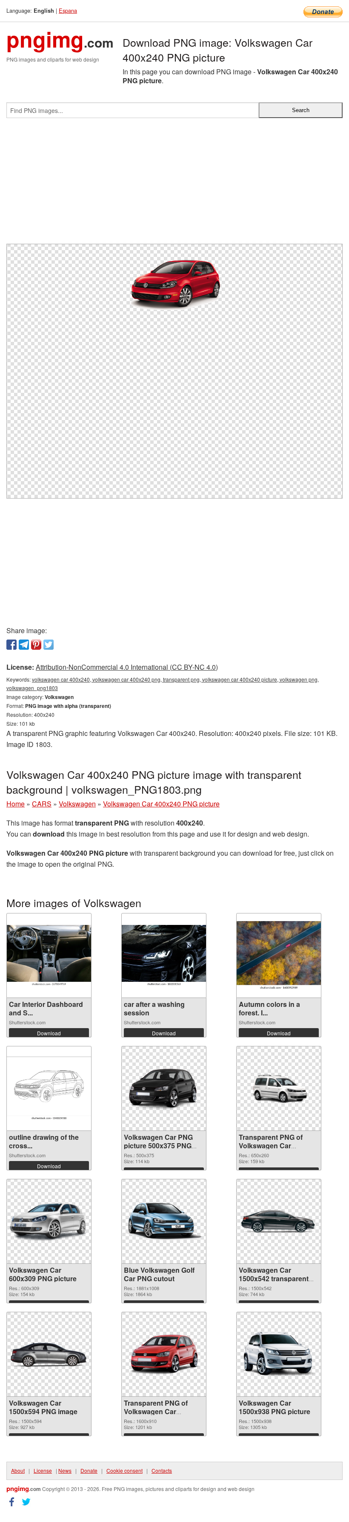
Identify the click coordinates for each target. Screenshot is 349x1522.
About (18, 1470)
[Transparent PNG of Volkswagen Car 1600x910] (164, 1354)
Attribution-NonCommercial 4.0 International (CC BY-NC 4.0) (127, 667)
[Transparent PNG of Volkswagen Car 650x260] (279, 1089)
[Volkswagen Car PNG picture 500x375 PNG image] (164, 1089)
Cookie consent (124, 1470)
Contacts (162, 1470)
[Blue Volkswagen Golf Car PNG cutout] (164, 1221)
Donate (88, 1470)
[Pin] (36, 645)
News (65, 1470)
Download (49, 1033)
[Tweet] (48, 645)
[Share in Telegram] (24, 645)
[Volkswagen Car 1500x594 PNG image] (49, 1354)
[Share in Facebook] (11, 645)
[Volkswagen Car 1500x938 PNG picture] (279, 1354)
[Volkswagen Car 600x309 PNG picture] (49, 1221)
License (43, 1470)
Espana (68, 10)
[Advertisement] (174, 184)
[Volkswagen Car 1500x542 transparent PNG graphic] (279, 1221)
